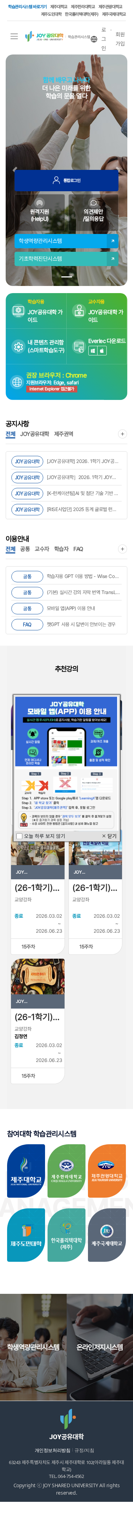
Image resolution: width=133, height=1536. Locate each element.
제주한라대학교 (83, 6)
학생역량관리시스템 (40, 241)
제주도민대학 (51, 14)
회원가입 (120, 39)
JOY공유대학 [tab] (34, 434)
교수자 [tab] (42, 549)
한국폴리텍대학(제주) (81, 14)
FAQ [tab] (78, 549)
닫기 (109, 836)
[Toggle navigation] (14, 36)
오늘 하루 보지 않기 (44, 836)
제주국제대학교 (114, 14)
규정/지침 (84, 1450)
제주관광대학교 (110, 6)
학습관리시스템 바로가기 (27, 6)
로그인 (103, 39)
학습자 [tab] (61, 549)
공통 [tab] (25, 549)
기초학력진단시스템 (40, 258)
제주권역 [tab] (63, 434)
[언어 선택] (94, 39)
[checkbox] (19, 836)
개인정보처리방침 (53, 1450)
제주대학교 (58, 6)
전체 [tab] (10, 434)
